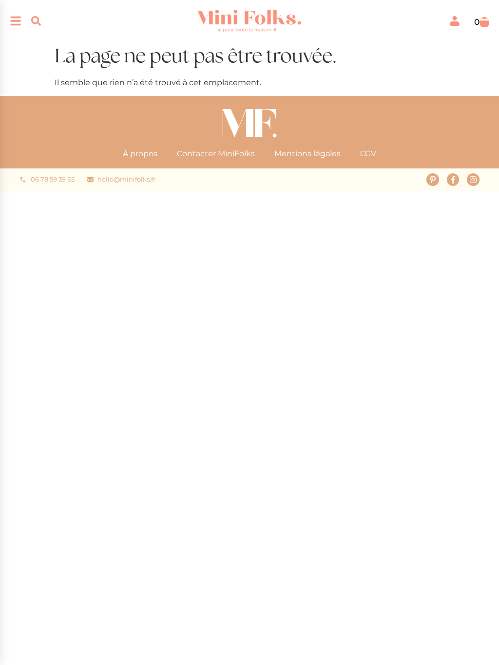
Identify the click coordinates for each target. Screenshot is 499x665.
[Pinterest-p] (432, 179)
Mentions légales (307, 153)
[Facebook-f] (453, 179)
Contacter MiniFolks (216, 153)
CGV (368, 153)
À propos (140, 153)
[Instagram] (473, 179)
